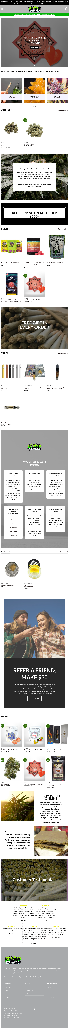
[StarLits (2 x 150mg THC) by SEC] (11, 734)
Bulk (7, 990)
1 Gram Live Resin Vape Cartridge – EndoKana (33, 387)
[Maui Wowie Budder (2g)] (11, 569)
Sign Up (50, 987)
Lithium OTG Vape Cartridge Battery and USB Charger (11, 387)
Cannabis (8, 987)
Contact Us (51, 997)
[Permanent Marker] (11, 768)
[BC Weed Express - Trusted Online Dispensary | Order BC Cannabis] (34, 9)
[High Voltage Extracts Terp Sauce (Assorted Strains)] (34, 569)
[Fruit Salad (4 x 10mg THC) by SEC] (34, 734)
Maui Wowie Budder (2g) (7, 585)
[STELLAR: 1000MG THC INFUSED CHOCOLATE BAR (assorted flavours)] (11, 284)
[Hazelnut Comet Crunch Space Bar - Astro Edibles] (57, 768)
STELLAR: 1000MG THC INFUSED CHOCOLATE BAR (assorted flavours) (11, 300)
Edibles (7, 997)
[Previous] (4, 43)
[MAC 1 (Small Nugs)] (34, 128)
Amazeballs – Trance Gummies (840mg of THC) (11, 263)
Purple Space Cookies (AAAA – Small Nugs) (11, 144)
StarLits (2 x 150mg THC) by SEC (9, 750)
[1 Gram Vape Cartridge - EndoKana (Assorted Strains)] (11, 407)
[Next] (64, 43)
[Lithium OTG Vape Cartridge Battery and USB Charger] (11, 371)
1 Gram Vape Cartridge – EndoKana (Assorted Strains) (10, 423)
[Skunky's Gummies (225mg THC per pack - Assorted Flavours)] (57, 246)
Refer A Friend (52, 994)
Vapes (28, 983)
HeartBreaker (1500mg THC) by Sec (33, 300)
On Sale (29, 994)
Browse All (62, 111)
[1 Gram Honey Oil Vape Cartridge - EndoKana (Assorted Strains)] (57, 371)
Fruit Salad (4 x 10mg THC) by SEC (33, 750)
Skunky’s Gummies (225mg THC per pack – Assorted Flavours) (56, 263)
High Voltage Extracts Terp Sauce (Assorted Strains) (32, 585)
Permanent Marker (6, 784)
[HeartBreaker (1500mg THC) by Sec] (34, 284)
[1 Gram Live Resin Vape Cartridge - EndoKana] (34, 371)
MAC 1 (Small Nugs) (29, 144)
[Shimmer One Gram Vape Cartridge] (57, 734)
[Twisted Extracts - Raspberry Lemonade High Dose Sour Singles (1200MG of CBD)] (34, 246)
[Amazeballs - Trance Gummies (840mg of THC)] (11, 246)
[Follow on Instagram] (34, 1009)
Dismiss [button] (57, 3)
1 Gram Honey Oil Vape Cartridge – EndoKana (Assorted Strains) (56, 387)
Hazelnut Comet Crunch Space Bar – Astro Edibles (56, 784)
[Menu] (2, 9)
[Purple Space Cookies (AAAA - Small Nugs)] (11, 128)
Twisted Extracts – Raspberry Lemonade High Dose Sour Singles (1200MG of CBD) (34, 264)
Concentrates (9, 994)
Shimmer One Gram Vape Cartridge (56, 750)
